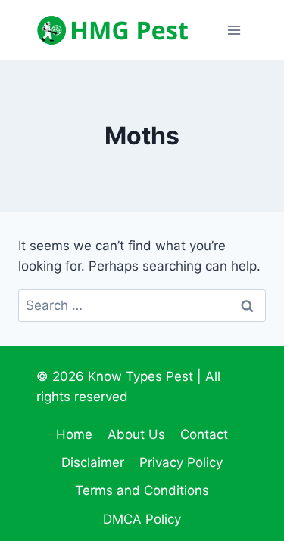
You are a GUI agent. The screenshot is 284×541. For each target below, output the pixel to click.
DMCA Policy (142, 519)
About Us (136, 434)
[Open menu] (234, 30)
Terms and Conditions (142, 490)
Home (74, 434)
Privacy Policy (181, 462)
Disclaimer (92, 462)
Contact (204, 434)
